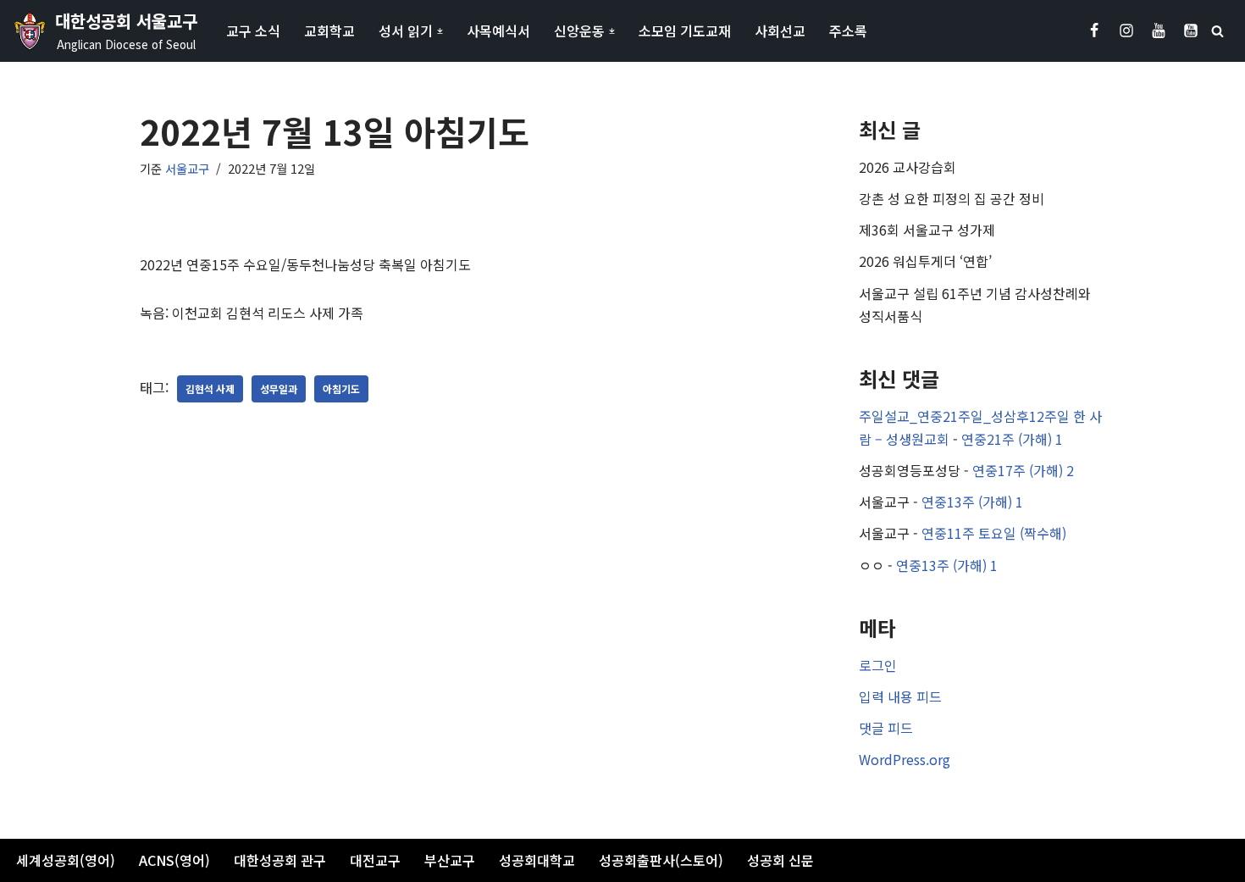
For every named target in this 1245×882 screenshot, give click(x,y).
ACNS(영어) (174, 860)
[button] (440, 31)
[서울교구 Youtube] (1158, 30)
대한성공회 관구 (280, 860)
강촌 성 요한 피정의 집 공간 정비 (951, 198)
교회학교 (329, 30)
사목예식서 (498, 30)
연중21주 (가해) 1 (1012, 439)
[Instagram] (1126, 30)
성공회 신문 (780, 860)
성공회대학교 (537, 860)
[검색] (1217, 31)
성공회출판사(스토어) (661, 860)
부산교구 (449, 860)
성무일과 (278, 388)
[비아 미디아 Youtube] (1191, 30)
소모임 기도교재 (685, 30)
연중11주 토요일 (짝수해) (993, 533)
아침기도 (341, 388)
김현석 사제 (210, 388)
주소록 (848, 30)
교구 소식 (253, 30)
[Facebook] (1094, 30)
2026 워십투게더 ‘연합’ (925, 261)
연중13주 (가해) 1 (972, 501)
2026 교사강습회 (907, 167)
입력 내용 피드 (900, 696)
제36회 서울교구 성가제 (927, 229)
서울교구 (187, 168)
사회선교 (780, 30)
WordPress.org (904, 759)
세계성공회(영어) (65, 860)
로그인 (878, 665)
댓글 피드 (886, 728)
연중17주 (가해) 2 (1023, 470)
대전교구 (375, 860)
